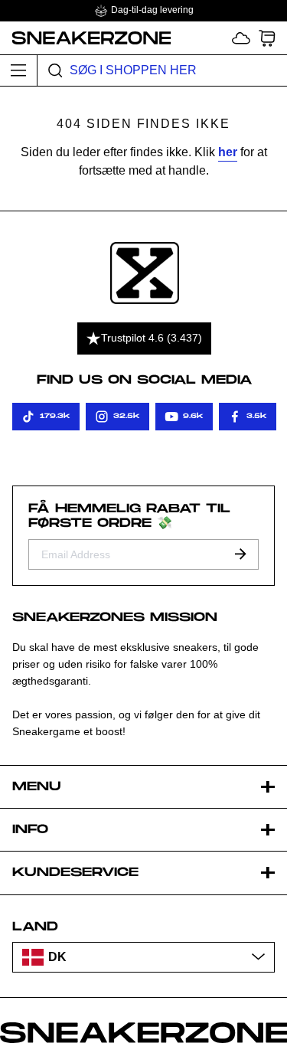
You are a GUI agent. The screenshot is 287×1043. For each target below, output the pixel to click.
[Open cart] (267, 37)
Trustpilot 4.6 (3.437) (151, 338)
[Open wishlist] (241, 37)
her (227, 152)
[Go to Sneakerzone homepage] (86, 37)
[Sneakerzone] (144, 273)
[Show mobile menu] (19, 70)
